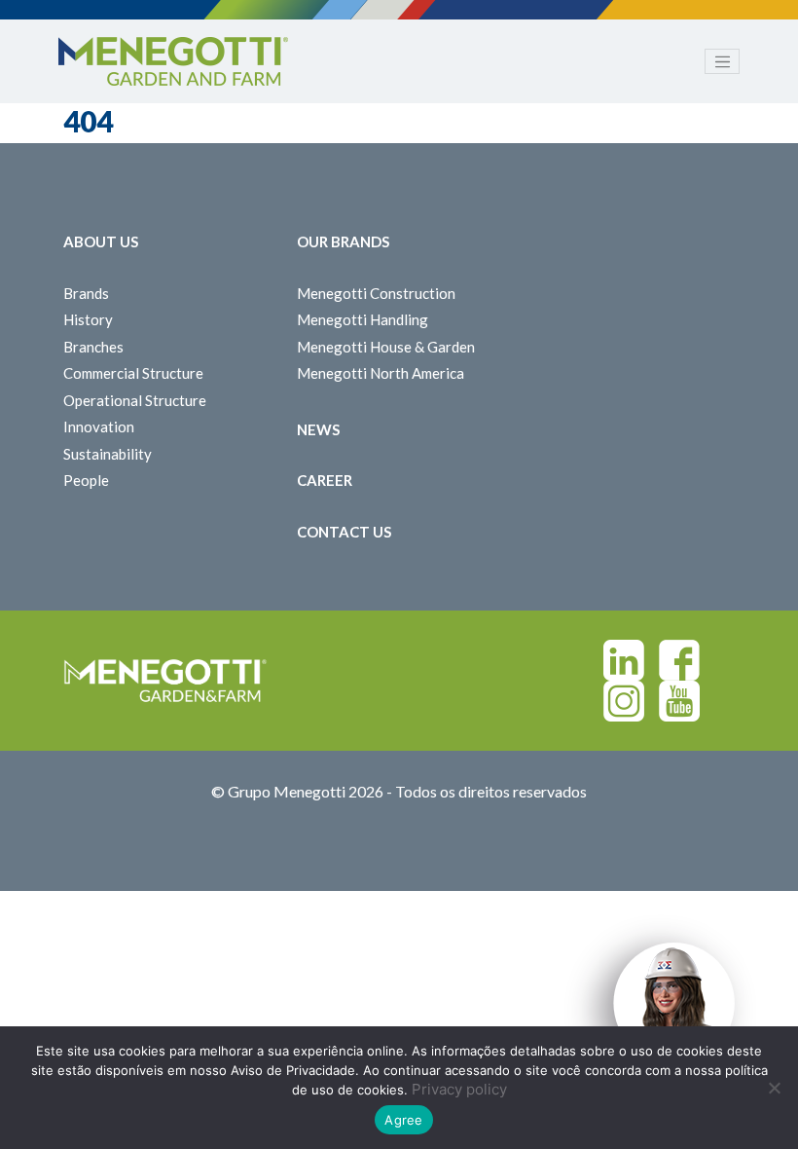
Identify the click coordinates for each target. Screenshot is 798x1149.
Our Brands (343, 241)
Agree (403, 1120)
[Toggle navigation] (722, 61)
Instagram (623, 701)
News (318, 429)
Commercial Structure (133, 373)
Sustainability (107, 454)
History (88, 319)
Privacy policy (459, 1089)
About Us (100, 241)
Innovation (98, 426)
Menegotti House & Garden (386, 346)
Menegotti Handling (362, 319)
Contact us (344, 531)
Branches (93, 346)
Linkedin (623, 660)
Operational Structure (134, 400)
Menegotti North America (380, 373)
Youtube (679, 701)
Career (324, 480)
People (86, 480)
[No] (773, 1087)
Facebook (679, 660)
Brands (86, 293)
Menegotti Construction (376, 293)
